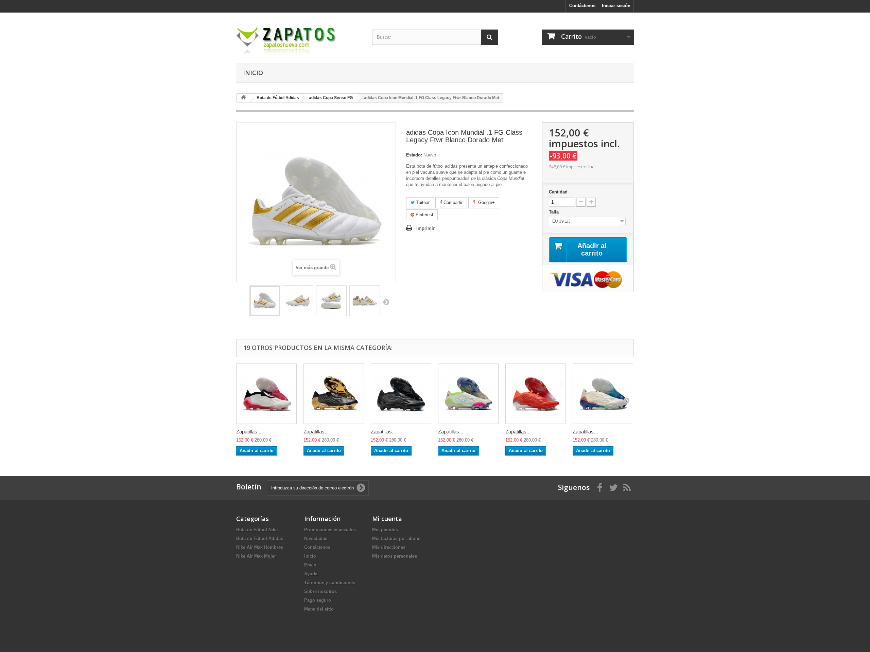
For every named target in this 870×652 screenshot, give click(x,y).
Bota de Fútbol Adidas (259, 538)
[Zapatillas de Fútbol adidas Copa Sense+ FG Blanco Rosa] (266, 394)
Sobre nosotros (320, 591)
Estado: (414, 154)
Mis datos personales (394, 556)
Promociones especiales (330, 529)
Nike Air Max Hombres (259, 547)
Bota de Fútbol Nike (257, 529)
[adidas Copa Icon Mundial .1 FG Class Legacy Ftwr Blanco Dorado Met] (265, 301)
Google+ (486, 202)
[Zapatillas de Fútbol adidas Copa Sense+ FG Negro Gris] (401, 394)
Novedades (315, 538)
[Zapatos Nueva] (299, 36)
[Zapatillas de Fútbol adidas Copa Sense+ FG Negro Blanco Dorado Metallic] (333, 394)
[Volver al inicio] (243, 98)
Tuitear (422, 202)
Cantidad (558, 191)
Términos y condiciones (329, 582)
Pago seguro (317, 600)
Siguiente (386, 301)
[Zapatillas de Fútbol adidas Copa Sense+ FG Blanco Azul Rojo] (603, 394)
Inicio (253, 73)
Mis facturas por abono (396, 538)
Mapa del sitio (319, 609)
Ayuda (310, 573)
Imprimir (425, 228)
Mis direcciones (388, 547)
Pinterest (423, 214)
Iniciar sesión (616, 5)
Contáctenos (582, 5)
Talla (554, 212)
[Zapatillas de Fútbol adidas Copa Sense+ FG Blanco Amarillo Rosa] (468, 394)
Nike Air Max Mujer (256, 556)
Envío (310, 564)
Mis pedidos (385, 529)
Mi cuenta (387, 519)
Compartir (452, 202)
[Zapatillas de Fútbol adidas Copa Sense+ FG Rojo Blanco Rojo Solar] (535, 394)
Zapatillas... (248, 431)
